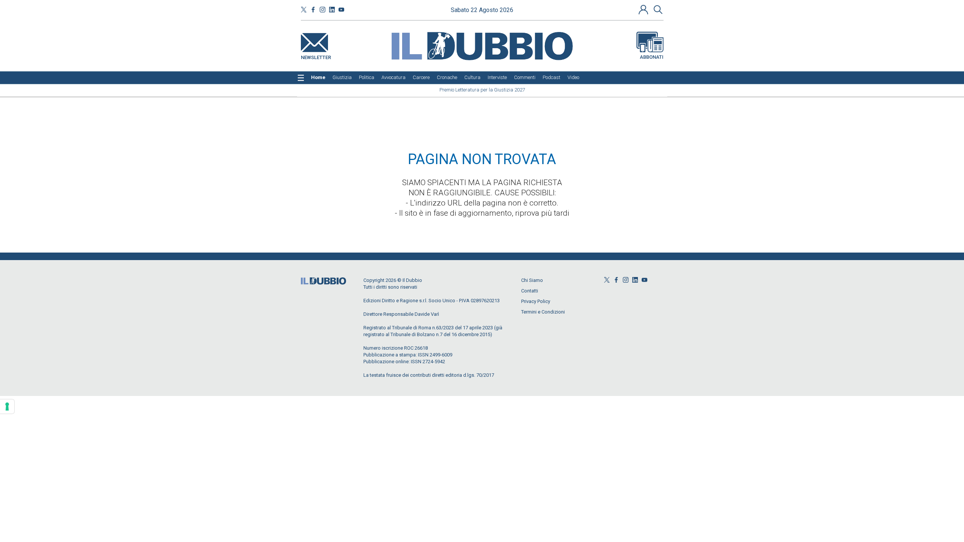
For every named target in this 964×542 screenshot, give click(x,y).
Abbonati (652, 57)
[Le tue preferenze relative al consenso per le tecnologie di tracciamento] (7, 406)
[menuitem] (318, 77)
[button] (644, 9)
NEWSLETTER (316, 56)
